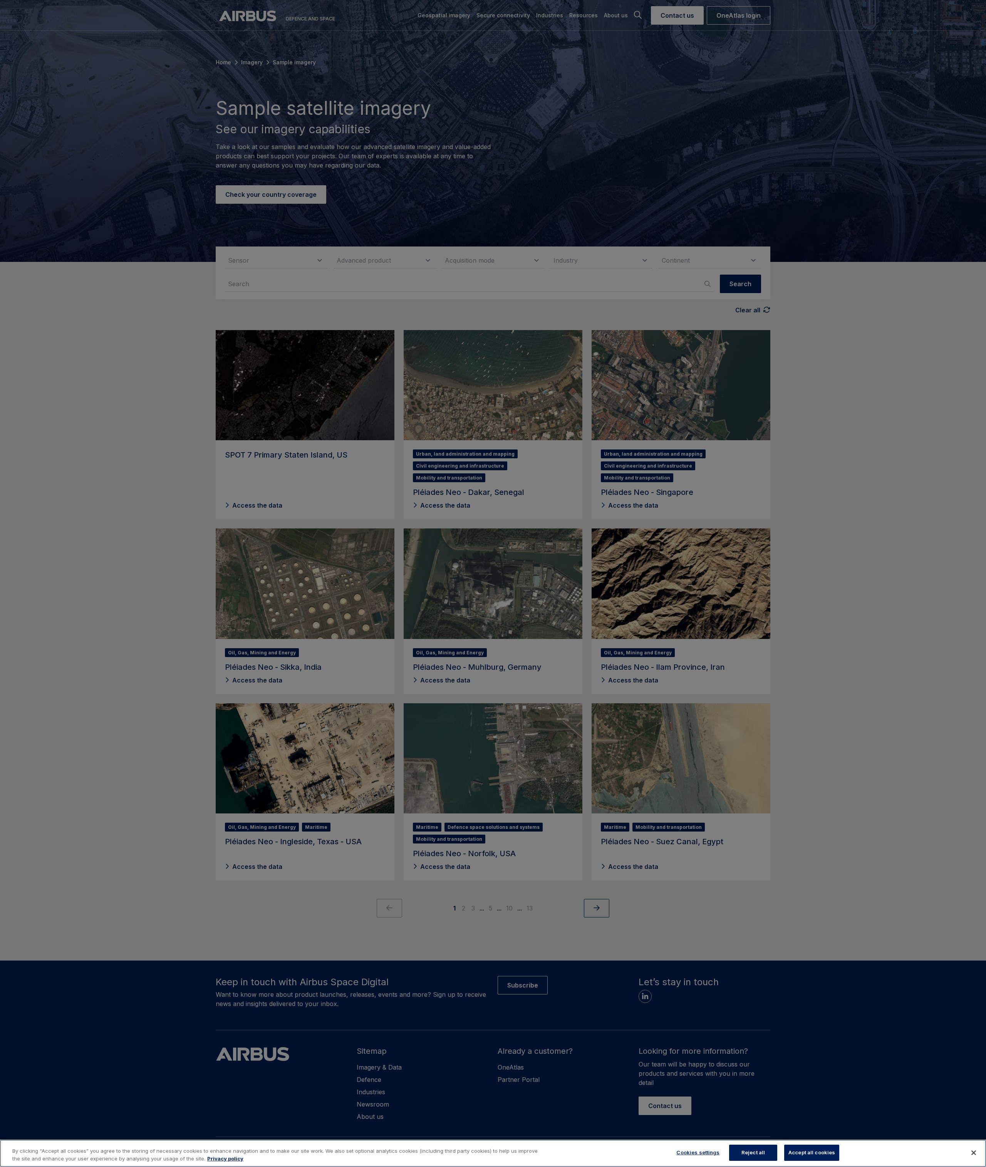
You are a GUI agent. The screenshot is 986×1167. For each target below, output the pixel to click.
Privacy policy (225, 1158)
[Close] (973, 1152)
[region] (493, 1153)
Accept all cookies (811, 1152)
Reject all (753, 1152)
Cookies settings (697, 1152)
